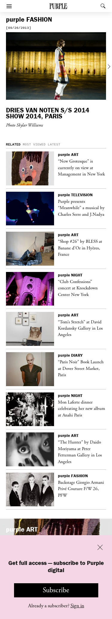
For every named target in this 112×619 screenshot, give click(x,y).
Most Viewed (34, 144)
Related (13, 144)
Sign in (77, 605)
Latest (54, 144)
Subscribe (56, 590)
